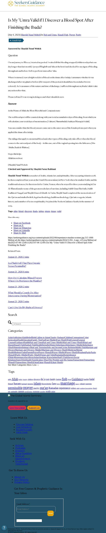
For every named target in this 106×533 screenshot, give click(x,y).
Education (27, 340)
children (30, 379)
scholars (35, 357)
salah (78, 388)
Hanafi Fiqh (63, 35)
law (54, 383)
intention (30, 384)
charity (25, 379)
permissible (15, 388)
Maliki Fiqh (80, 347)
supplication (28, 391)
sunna (21, 391)
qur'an (44, 388)
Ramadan (59, 355)
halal (91, 379)
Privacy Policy (22, 482)
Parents (29, 352)
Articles (19, 445)
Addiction (17, 337)
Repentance (19, 357)
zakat (53, 391)
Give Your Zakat (17, 408)
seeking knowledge (86, 388)
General (74, 340)
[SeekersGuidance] (26, 5)
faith (47, 379)
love (58, 384)
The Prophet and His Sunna (61, 360)
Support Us (34, 408)
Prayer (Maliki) (58, 352)
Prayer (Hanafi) (45, 352)
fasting (58, 379)
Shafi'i (95, 388)
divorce (37, 379)
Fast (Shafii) (61, 340)
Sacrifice (28, 357)
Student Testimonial (21, 462)
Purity (78, 35)
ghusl (69, 379)
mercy (77, 384)
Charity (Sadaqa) (57, 337)
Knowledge (46, 383)
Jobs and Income (54, 347)
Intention (18, 347)
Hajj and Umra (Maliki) (53, 342)
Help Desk (22, 432)
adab (9, 379)
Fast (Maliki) (50, 340)
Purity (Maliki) (21, 355)
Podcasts (20, 448)
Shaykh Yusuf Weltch (30, 35)
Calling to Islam (43, 337)
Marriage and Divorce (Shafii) (55, 350)
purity (36, 388)
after (15, 211)
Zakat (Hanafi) (44, 362)
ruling (73, 388)
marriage (67, 383)
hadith (86, 379)
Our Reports (21, 479)
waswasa (36, 391)
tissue (53, 211)
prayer (28, 387)
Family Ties (36, 340)
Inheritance (61, 345)
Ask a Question (23, 453)
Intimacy (26, 347)
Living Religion (68, 347)
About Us (19, 477)
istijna (41, 211)
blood (20, 211)
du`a (43, 379)
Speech (19, 360)
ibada (35, 211)
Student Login (24, 429)
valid (59, 211)
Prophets (82, 352)
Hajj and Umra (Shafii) (73, 342)
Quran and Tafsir (47, 355)
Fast (43, 340)
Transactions (78, 360)
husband (24, 384)
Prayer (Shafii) (71, 352)
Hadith (27, 342)
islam (37, 383)
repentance (64, 388)
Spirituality (27, 360)
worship (42, 391)
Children (68, 337)
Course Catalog (24, 424)
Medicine (72, 350)
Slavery (70, 357)
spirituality (14, 391)
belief (20, 379)
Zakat (35, 362)
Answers (20, 450)
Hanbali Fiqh (30, 345)
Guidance (19, 342)
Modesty (17, 352)
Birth (34, 337)
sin (9, 391)
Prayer (72, 35)
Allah (24, 337)
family (52, 379)
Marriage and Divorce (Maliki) (28, 350)
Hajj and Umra (50, 35)
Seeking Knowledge (48, 357)
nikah (82, 384)
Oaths (23, 352)
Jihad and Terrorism (38, 347)
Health (39, 345)
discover (28, 211)
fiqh (64, 379)
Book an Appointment (22, 457)
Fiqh (69, 340)
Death (20, 340)
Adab (10, 337)
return (47, 211)
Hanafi (10, 384)
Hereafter (46, 345)
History (53, 345)
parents (88, 384)
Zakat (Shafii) (57, 362)
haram (17, 383)
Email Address (23, 504)
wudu (48, 391)
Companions (77, 337)
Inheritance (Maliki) (74, 345)
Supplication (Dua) (40, 360)
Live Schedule (24, 427)
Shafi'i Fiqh (62, 357)
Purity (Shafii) (34, 355)
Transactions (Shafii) (24, 362)
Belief (29, 337)
